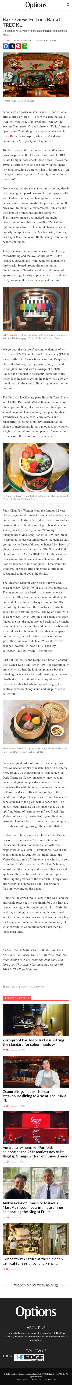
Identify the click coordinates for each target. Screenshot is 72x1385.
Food (6, 40)
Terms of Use (50, 1379)
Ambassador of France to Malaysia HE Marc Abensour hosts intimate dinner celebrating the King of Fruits (33, 1207)
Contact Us (36, 1379)
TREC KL (25, 987)
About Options (22, 1379)
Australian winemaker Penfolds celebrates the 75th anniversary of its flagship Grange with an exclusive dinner (35, 1151)
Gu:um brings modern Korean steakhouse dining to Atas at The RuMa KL (34, 1095)
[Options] (36, 5)
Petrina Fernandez (23, 40)
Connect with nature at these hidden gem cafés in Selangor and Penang (33, 1261)
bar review (37, 987)
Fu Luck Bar (10, 950)
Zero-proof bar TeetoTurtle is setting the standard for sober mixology (33, 1042)
